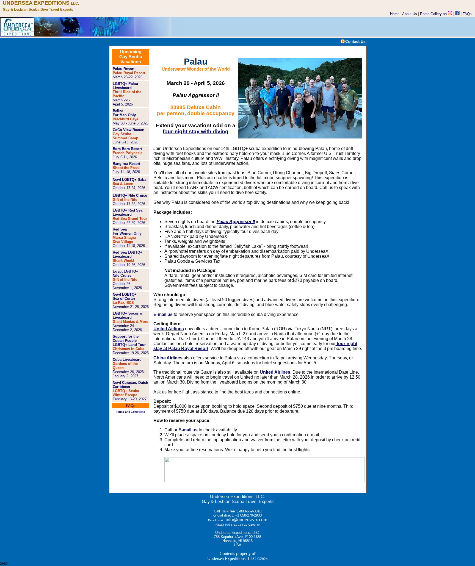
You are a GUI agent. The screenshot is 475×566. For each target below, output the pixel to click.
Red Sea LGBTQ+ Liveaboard (127, 254)
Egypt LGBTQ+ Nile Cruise (125, 273)
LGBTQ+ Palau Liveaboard (125, 86)
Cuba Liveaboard (127, 359)
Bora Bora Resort (127, 149)
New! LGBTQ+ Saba (129, 179)
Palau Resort (123, 69)
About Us (409, 14)
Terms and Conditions (130, 411)
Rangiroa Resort (126, 164)
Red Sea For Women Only (127, 231)
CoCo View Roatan (128, 130)
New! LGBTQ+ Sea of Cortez (125, 296)
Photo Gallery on (434, 14)
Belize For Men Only (124, 113)
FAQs (467, 14)
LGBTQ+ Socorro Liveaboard (127, 315)
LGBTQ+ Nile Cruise (130, 195)
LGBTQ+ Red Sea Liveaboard (127, 212)
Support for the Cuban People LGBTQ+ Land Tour (129, 340)
